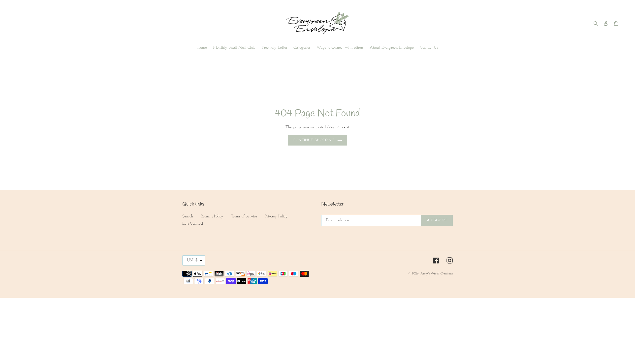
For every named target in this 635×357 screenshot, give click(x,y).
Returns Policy (212, 216)
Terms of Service (244, 216)
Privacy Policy (276, 216)
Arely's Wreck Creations (436, 273)
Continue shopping (314, 140)
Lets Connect (192, 224)
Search (187, 216)
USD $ (192, 260)
